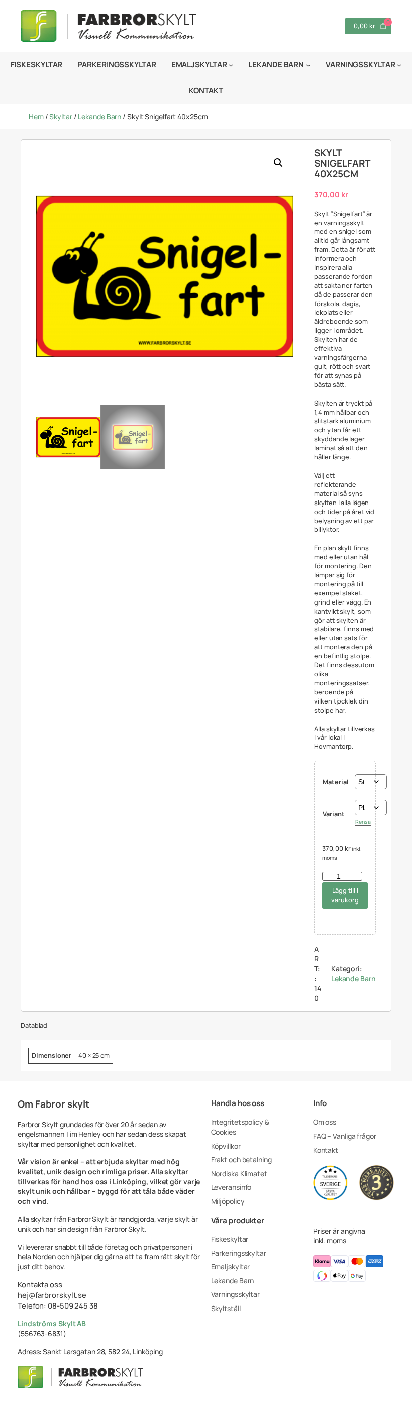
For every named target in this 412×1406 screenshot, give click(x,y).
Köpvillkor (226, 1146)
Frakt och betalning (241, 1159)
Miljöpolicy (228, 1201)
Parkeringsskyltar (238, 1253)
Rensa (363, 821)
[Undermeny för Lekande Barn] (308, 64)
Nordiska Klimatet (239, 1173)
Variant (333, 813)
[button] (278, 163)
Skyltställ (226, 1308)
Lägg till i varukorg (344, 895)
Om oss (324, 1122)
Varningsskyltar (235, 1294)
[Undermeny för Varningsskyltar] (399, 64)
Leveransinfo (231, 1187)
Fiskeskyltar (230, 1239)
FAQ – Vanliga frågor (344, 1136)
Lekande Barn (99, 116)
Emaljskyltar (230, 1266)
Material (335, 781)
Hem (36, 116)
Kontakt (325, 1150)
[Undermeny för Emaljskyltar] (231, 64)
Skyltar (60, 116)
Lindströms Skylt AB (52, 1323)
